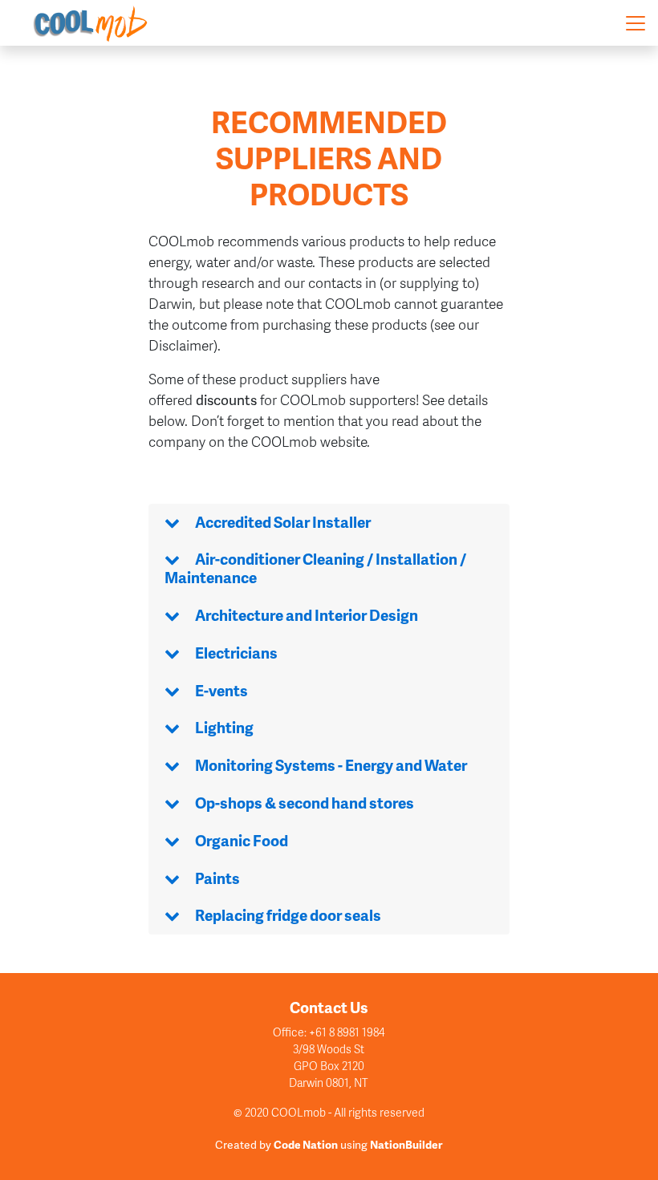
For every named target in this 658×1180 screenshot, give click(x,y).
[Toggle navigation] (635, 23)
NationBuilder (406, 1144)
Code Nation (306, 1144)
